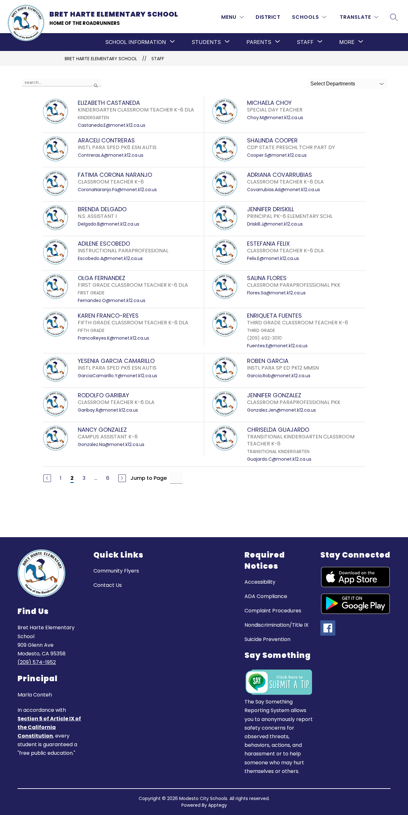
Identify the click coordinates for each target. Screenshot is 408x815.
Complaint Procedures (272, 610)
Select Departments (332, 83)
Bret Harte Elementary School (101, 58)
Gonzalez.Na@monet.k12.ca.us (111, 444)
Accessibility (259, 582)
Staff (157, 58)
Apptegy (217, 805)
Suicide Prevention (267, 639)
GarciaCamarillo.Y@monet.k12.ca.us (117, 375)
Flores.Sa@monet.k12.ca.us (276, 293)
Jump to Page (148, 478)
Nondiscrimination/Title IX (276, 625)
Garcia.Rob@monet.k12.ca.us (278, 375)
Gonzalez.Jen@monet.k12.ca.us (281, 410)
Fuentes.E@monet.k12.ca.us (277, 346)
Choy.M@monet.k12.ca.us (275, 117)
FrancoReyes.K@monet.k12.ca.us (113, 338)
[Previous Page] (47, 478)
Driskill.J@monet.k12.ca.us (275, 224)
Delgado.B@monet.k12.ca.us (108, 224)
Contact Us (107, 585)
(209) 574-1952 (37, 662)
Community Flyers (116, 570)
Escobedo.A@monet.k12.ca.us (110, 258)
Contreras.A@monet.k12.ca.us (110, 155)
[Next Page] (122, 478)
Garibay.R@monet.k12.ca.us (108, 410)
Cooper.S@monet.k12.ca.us (277, 155)
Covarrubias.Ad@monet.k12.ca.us (283, 189)
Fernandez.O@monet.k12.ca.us (111, 300)
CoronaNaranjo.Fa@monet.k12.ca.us (117, 189)
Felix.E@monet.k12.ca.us (273, 258)
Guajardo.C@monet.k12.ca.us (279, 459)
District (268, 17)
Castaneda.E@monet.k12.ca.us (111, 125)
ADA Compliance (265, 596)
